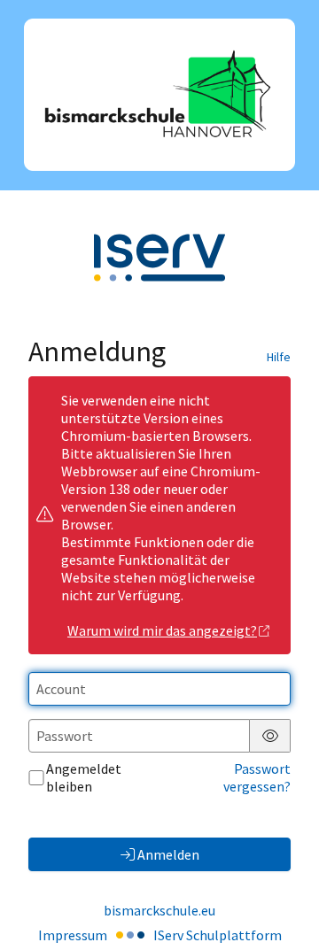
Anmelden (168, 854)
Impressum (72, 935)
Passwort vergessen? (257, 777)
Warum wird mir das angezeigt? (162, 630)
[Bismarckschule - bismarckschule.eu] (159, 95)
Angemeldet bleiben (83, 777)
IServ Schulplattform (217, 935)
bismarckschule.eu (159, 910)
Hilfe (279, 357)
